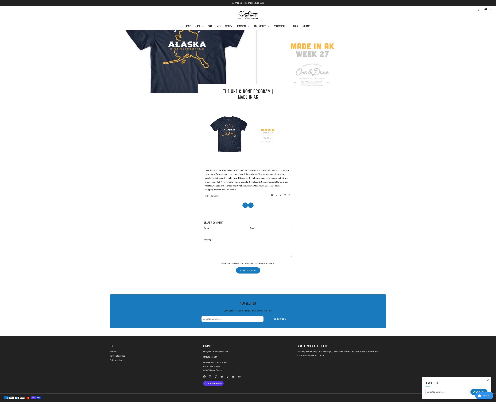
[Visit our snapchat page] (222, 377)
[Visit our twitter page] (233, 377)
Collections (280, 26)
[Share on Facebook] (272, 195)
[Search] (479, 10)
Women (228, 26)
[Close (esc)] (487, 380)
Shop (197, 26)
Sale (210, 26)
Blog (295, 26)
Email (252, 228)
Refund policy (116, 360)
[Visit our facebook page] (204, 377)
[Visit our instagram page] (210, 377)
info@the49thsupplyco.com (215, 351)
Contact (306, 26)
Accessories (260, 26)
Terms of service (117, 356)
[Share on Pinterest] (285, 195)
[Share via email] (289, 195)
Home (188, 26)
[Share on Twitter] (281, 195)
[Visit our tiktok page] (228, 377)
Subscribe (280, 319)
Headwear (241, 26)
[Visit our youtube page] (239, 377)
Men (219, 26)
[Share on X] (276, 195)
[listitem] (248, 3)
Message (208, 240)
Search (113, 351)
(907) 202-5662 (210, 357)
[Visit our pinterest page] (216, 377)
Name (206, 228)
